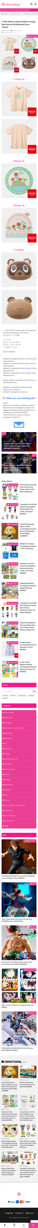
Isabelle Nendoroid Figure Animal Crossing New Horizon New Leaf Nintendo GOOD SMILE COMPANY (28, 530)
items (32, 380)
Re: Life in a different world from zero (14, 805)
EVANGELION (8, 738)
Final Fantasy (8, 748)
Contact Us (19, 1213)
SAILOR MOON (8, 810)
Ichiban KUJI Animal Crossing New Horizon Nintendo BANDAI (27, 1084)
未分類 (6, 826)
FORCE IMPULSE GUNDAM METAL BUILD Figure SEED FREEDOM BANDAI (17, 1049)
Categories (9, 1213)
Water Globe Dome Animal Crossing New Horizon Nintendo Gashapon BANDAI (9, 1172)
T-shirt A (28, 359)
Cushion (28, 373)
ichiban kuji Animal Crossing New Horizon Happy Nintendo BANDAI (28, 586)
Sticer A (28, 363)
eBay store (29, 1213)
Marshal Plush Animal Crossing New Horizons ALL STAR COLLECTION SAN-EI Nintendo (9, 1144)
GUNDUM (5, 698)
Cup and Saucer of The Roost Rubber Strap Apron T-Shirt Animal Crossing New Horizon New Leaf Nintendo (27, 1116)
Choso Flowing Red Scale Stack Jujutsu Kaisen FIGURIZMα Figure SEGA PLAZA (17, 920)
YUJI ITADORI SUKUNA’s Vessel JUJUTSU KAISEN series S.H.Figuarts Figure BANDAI (18, 877)
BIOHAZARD (8, 723)
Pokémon (13, 695)
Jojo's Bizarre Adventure (11, 759)
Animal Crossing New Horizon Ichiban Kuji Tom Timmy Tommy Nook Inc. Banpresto (27, 626)
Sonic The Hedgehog (10, 815)
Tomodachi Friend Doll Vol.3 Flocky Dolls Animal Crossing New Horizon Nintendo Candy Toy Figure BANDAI (28, 1173)
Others (6, 795)
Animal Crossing (15, 14)
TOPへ (33, 1226)
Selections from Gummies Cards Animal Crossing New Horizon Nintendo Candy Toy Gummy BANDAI (9, 1116)
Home (4, 1226)
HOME (5, 14)
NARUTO (7, 774)
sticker (10, 32)
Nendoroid (7, 779)
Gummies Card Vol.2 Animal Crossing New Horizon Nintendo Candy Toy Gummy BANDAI (27, 568)
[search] (34, 691)
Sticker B (28, 368)
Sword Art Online (9, 821)
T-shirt (14, 32)
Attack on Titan (8, 717)
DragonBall (31, 695)
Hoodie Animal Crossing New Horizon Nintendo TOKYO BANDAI (28, 646)
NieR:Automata (8, 784)
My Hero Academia (9, 769)
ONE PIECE (7, 790)
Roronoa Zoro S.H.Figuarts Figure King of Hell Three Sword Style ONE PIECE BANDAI (17, 963)
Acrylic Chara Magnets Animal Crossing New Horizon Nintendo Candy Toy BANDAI (28, 666)
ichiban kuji (5, 695)
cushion (5, 32)
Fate (5, 743)
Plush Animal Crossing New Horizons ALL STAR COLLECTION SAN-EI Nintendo (28, 488)
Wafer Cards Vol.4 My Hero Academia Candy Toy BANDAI (17, 1006)
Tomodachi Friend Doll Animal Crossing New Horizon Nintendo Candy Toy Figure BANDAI (28, 509)
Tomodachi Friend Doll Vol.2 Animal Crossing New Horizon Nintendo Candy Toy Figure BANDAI (28, 607)
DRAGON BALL (8, 733)
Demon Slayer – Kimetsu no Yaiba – (14, 728)
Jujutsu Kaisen (8, 764)
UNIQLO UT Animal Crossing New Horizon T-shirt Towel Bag (28, 546)
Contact (14, 1226)
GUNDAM (7, 754)
